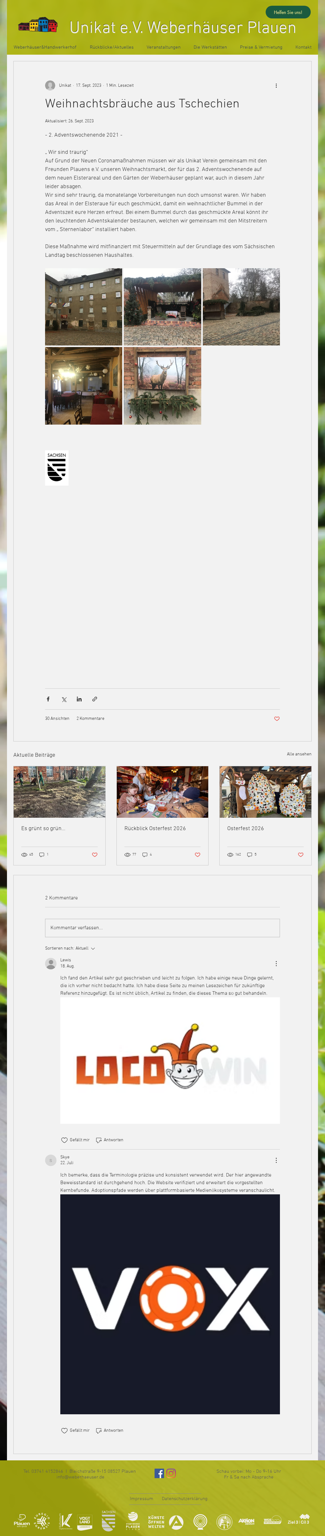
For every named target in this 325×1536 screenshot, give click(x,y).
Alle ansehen (299, 754)
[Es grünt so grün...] (59, 792)
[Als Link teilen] (95, 699)
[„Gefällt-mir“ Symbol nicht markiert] (64, 1140)
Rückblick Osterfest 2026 (155, 828)
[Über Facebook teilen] (48, 699)
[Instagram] (171, 1473)
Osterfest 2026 (245, 828)
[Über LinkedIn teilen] (79, 699)
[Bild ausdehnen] (83, 306)
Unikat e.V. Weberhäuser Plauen (182, 28)
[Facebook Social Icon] (159, 1473)
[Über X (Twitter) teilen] (64, 699)
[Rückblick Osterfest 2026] (163, 792)
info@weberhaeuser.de (80, 1477)
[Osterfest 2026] (265, 792)
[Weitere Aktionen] (276, 85)
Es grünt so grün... (43, 828)
